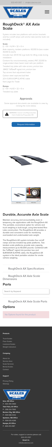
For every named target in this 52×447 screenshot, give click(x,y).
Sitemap (6, 384)
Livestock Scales (9, 344)
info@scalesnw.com (33, 2)
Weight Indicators (9, 347)
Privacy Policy (8, 381)
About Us (6, 358)
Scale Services (8, 364)
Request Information (26, 124)
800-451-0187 (16, 2)
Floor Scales (7, 341)
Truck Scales (7, 339)
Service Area (7, 361)
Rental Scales (8, 367)
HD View (18, 202)
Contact (6, 369)
